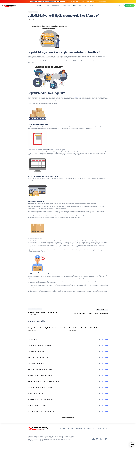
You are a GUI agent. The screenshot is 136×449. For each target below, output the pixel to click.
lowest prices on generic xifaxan (38, 357)
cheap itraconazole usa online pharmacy (40, 399)
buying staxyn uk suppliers (36, 363)
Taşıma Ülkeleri (66, 5)
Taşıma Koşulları (97, 428)
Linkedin (64, 428)
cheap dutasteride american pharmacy (40, 375)
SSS (80, 5)
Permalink (105, 339)
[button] (2, 6)
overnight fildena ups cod (35, 393)
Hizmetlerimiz (55, 5)
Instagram (88, 428)
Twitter (71, 428)
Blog (85, 5)
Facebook (79, 428)
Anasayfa (38, 5)
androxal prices (32, 339)
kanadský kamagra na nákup (37, 405)
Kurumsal (46, 5)
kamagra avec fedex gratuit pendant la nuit (41, 411)
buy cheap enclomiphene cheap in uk (39, 345)
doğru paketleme (70, 241)
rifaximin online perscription (36, 351)
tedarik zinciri (78, 97)
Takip (74, 5)
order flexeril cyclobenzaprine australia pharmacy (43, 381)
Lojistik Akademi (32, 12)
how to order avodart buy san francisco (40, 369)
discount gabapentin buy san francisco (40, 387)
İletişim (91, 5)
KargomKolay (31, 19)
